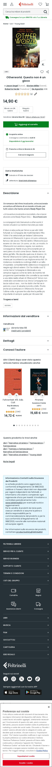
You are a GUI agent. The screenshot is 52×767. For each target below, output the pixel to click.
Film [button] (5, 632)
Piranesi (39, 400)
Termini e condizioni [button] (13, 573)
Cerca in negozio (26, 155)
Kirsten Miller (33, 85)
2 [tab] (16, 425)
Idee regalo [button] (9, 654)
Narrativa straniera (18, 443)
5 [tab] (24, 425)
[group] (26, 17)
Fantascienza (36, 443)
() (31, 94)
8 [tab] (32, 425)
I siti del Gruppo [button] (11, 580)
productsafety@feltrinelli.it (29, 532)
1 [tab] (26, 65)
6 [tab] (27, 425)
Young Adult (36, 454)
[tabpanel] (26, 48)
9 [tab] (35, 425)
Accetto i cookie (26, 763)
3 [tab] (19, 425)
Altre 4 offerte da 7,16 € (35, 117)
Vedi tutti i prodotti (21, 330)
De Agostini (37, 89)
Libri (5, 443)
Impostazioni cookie (26, 756)
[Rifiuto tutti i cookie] (49, 707)
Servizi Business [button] (11, 558)
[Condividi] (47, 71)
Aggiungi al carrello (28, 124)
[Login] (11, 4)
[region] (26, 735)
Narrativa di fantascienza (15, 451)
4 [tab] (22, 425)
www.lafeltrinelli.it (14, 502)
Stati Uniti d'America (27, 181)
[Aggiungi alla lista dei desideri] (42, 72)
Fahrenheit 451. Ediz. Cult (13, 401)
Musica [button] (7, 625)
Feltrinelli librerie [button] (12, 544)
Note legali (9, 461)
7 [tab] (30, 425)
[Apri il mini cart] (47, 4)
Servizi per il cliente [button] (13, 551)
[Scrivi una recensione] (35, 94)
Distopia (8, 306)
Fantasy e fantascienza (20, 449)
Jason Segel (12, 85)
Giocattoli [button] (9, 639)
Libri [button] (5, 618)
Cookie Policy (42, 750)
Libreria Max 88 (18, 117)
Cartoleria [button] (9, 647)
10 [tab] (38, 425)
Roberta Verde (12, 89)
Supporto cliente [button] (12, 566)
